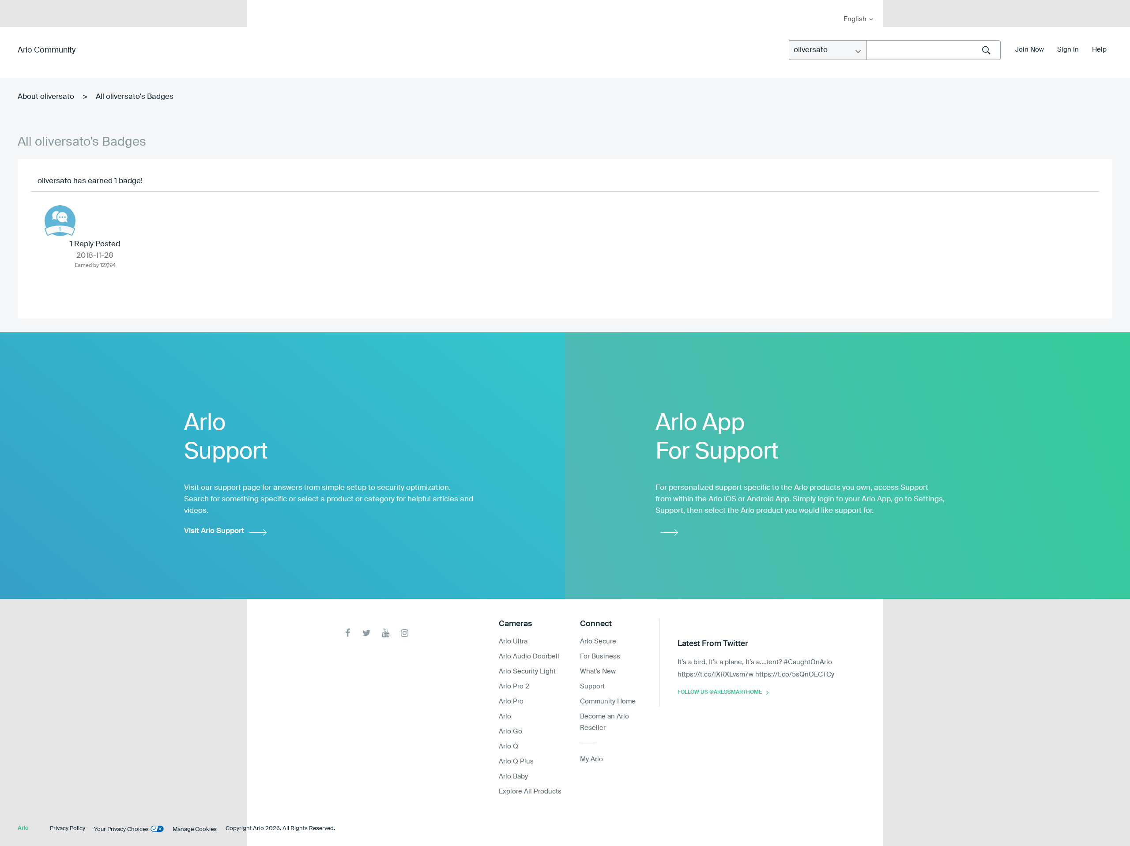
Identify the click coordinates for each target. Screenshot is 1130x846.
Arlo (505, 716)
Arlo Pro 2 (514, 686)
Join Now (1029, 49)
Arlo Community (46, 50)
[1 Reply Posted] (60, 221)
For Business (600, 656)
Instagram (404, 633)
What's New (598, 671)
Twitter (366, 633)
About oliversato (46, 97)
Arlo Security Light (527, 671)
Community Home (608, 701)
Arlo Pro (511, 701)
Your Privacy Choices (121, 829)
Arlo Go (510, 731)
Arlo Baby (513, 776)
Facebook (347, 633)
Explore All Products (530, 791)
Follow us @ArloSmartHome (720, 692)
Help (1099, 49)
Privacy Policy (67, 828)
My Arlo (260, 5)
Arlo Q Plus (516, 761)
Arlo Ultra (513, 641)
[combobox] (933, 50)
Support (592, 686)
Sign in (1068, 49)
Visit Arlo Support (214, 531)
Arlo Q (508, 746)
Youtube (385, 633)
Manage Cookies (195, 829)
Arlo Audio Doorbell (529, 656)
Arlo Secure (598, 641)
